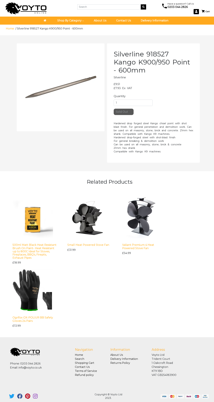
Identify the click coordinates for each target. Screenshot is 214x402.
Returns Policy (120, 362)
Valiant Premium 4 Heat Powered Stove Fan (138, 246)
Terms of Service (86, 371)
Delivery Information (124, 358)
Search (79, 358)
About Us (116, 354)
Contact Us (82, 367)
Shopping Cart (84, 362)
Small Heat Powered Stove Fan (88, 244)
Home (10, 28)
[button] (205, 11)
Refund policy (84, 375)
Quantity (120, 96)
